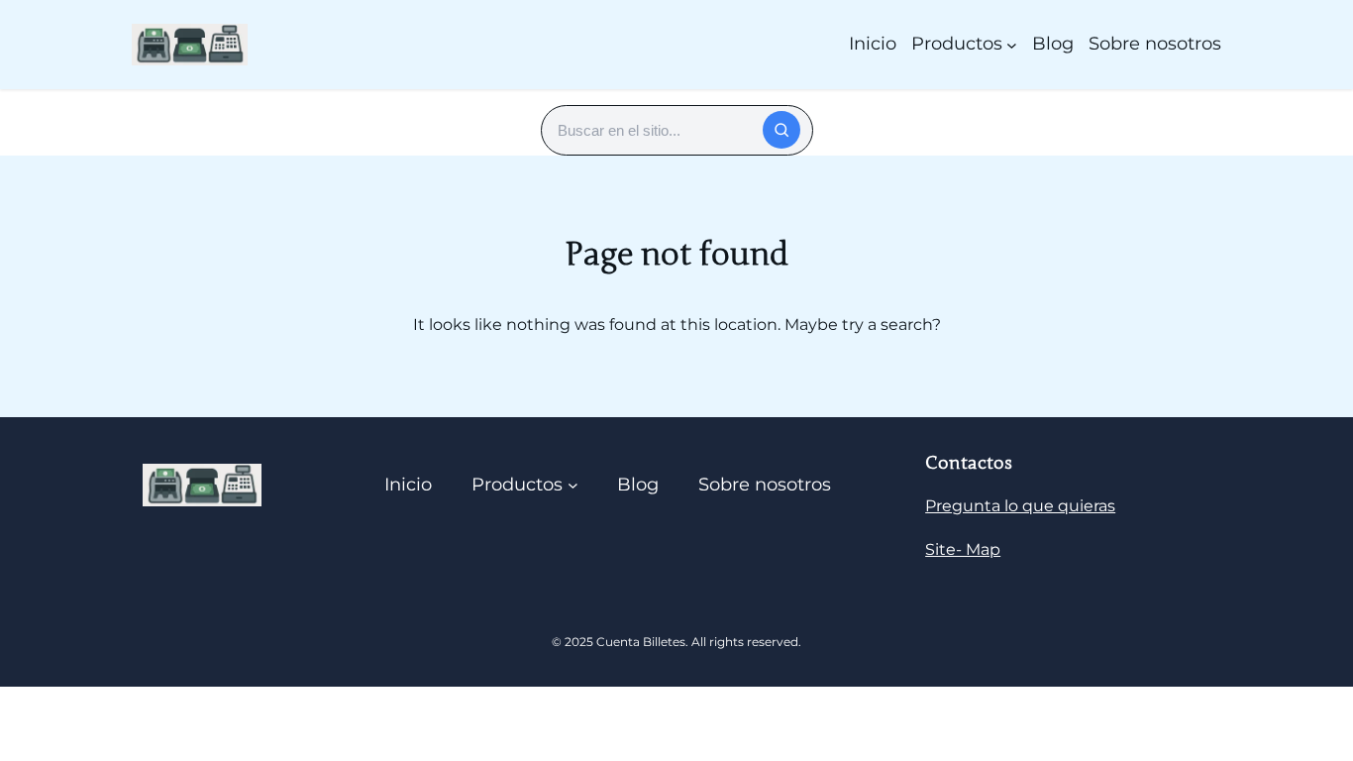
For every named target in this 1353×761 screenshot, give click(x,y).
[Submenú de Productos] (1011, 44)
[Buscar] (781, 130)
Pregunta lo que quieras (1020, 505)
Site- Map (962, 549)
